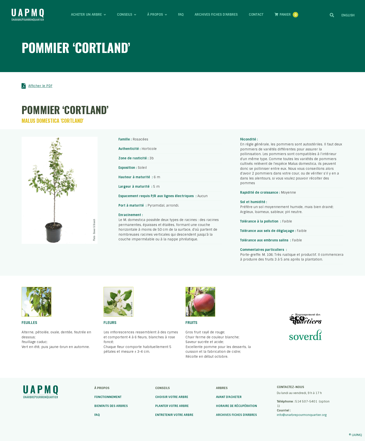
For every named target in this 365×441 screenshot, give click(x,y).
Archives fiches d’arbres (236, 415)
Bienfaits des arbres (111, 406)
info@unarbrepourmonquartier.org (302, 415)
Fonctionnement (107, 397)
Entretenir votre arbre (174, 415)
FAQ (97, 415)
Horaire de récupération (236, 406)
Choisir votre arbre (171, 397)
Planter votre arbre (172, 406)
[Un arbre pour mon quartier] (27, 14)
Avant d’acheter (229, 397)
